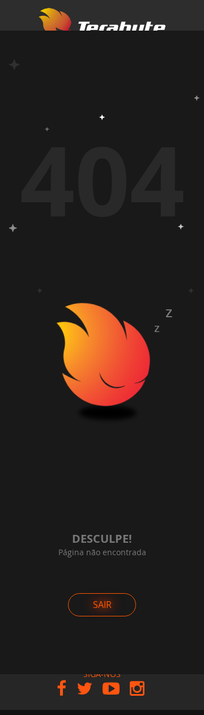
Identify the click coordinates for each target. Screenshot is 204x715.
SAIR (102, 604)
